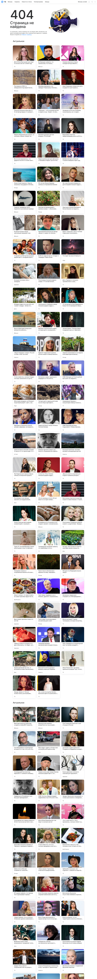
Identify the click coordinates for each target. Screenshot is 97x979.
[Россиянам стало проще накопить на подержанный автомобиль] (24, 493)
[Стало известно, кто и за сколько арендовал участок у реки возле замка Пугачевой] (48, 960)
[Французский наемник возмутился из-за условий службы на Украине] (48, 839)
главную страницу (27, 34)
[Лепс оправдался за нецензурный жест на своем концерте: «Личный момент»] (72, 638)
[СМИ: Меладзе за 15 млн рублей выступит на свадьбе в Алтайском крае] (72, 371)
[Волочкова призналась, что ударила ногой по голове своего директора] (24, 153)
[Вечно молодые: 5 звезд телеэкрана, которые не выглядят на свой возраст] (72, 614)
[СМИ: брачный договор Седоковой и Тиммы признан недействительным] (72, 420)
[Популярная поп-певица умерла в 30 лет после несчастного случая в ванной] (24, 936)
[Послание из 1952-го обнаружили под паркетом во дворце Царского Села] (24, 81)
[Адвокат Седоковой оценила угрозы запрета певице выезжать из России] (48, 347)
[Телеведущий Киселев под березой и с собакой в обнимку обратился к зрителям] (24, 888)
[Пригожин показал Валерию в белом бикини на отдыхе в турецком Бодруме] (72, 202)
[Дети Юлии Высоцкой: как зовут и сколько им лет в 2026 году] (24, 56)
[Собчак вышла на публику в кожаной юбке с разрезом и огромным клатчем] (24, 783)
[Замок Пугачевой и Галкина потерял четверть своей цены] (24, 808)
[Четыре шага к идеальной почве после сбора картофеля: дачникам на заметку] (48, 396)
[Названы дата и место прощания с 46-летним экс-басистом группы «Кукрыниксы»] (72, 686)
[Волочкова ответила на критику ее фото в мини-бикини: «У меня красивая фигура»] (72, 493)
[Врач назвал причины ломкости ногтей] (24, 614)
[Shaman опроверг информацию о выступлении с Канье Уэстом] (24, 759)
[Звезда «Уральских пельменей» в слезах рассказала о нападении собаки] (72, 912)
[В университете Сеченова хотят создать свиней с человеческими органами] (48, 517)
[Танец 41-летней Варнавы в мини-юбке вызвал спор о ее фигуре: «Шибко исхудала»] (24, 541)
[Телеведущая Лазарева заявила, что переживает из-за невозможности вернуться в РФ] (48, 541)
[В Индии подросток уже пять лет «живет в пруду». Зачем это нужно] (24, 299)
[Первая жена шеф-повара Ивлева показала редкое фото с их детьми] (48, 888)
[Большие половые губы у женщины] (24, 275)
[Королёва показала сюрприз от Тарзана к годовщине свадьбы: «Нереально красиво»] (24, 960)
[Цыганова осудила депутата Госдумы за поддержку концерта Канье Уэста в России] (72, 863)
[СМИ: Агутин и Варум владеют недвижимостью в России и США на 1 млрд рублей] (48, 912)
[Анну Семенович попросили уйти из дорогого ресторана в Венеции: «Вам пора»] (72, 81)
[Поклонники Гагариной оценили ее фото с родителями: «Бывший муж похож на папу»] (72, 517)
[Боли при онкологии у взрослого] (24, 711)
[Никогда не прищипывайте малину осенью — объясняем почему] (48, 202)
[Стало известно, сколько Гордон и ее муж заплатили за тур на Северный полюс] (24, 371)
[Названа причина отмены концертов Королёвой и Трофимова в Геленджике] (72, 56)
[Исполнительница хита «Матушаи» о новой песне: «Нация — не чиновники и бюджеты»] (24, 735)
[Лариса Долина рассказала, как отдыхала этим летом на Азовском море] (72, 711)
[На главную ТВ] (4, 2)
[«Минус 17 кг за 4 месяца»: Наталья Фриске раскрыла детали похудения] (72, 808)
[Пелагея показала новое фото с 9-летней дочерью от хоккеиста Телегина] (24, 105)
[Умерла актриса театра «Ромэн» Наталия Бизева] (48, 420)
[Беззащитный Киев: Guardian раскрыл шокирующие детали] (72, 444)
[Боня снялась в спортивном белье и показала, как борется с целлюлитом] (48, 783)
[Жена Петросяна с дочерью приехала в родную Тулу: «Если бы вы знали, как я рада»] (72, 662)
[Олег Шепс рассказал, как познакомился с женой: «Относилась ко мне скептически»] (48, 808)
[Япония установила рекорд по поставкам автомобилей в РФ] (72, 783)
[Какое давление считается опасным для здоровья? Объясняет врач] (72, 888)
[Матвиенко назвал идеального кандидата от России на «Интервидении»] (48, 371)
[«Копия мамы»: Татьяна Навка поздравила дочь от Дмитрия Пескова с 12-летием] (72, 323)
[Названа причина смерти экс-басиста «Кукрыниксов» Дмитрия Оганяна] (48, 444)
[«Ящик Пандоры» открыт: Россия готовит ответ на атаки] (24, 347)
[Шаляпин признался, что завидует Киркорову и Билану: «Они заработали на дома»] (48, 81)
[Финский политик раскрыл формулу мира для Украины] (48, 662)
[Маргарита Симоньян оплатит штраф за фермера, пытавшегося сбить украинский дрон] (24, 420)
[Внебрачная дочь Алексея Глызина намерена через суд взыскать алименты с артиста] (72, 153)
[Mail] (2, 2)
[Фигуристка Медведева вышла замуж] (72, 565)
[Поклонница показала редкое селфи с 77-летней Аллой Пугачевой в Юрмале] (48, 275)
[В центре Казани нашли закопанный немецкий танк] (24, 226)
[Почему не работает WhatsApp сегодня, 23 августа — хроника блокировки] (72, 735)
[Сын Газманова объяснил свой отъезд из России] (72, 839)
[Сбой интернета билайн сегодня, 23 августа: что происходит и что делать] (24, 444)
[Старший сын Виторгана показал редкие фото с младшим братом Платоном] (24, 250)
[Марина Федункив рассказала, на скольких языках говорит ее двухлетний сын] (24, 129)
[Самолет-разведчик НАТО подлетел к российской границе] (24, 202)
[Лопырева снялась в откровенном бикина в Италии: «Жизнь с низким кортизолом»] (24, 565)
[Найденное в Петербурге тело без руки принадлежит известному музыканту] (24, 912)
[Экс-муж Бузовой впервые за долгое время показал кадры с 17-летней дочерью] (72, 178)
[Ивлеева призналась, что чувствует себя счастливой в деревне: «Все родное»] (48, 735)
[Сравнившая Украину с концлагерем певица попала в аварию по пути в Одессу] (72, 396)
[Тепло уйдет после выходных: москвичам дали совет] (48, 614)
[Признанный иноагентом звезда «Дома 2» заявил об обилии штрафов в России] (48, 226)
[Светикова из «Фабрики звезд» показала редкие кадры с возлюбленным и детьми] (48, 299)
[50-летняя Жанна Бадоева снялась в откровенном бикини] (48, 178)
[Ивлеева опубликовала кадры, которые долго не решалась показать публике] (48, 323)
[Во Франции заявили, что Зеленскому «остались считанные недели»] (48, 56)
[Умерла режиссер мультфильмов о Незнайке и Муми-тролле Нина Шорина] (48, 153)
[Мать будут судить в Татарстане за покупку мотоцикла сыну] (48, 863)
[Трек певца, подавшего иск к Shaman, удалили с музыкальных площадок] (48, 590)
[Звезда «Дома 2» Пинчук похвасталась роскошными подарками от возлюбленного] (24, 686)
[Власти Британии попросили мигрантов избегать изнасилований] (24, 323)
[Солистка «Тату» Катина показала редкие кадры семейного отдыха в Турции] (48, 468)
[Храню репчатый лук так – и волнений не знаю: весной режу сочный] (24, 662)
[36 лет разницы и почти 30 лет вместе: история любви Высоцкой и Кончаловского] (48, 493)
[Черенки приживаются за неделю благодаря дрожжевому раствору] (72, 347)
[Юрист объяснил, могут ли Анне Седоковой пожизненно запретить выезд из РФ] (72, 226)
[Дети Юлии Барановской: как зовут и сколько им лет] (48, 936)
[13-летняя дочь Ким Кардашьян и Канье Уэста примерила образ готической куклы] (72, 299)
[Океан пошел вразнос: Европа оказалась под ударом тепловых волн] (24, 178)
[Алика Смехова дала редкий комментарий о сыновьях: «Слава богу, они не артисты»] (24, 517)
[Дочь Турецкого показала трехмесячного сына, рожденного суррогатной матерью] (72, 275)
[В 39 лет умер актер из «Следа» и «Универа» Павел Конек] (48, 250)
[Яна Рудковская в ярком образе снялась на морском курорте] (24, 468)
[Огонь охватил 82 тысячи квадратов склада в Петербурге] (48, 759)
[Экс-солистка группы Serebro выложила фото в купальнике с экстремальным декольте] (48, 686)
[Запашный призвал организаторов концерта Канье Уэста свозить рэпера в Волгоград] (48, 638)
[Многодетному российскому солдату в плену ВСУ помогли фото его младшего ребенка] (24, 839)
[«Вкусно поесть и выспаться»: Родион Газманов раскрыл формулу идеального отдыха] (72, 468)
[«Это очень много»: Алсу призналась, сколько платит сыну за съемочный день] (72, 936)
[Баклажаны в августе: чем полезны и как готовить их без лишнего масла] (72, 960)
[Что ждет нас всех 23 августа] (72, 250)
